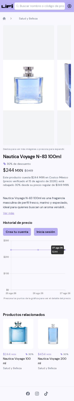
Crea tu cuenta (17, 232)
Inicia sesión (46, 232)
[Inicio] (4, 18)
